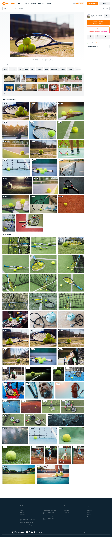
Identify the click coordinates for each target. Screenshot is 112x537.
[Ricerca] (103, 9)
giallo (46, 69)
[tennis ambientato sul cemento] (15, 204)
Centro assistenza (68, 506)
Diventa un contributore (67, 513)
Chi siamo (66, 510)
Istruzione (22, 514)
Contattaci (66, 508)
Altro (88, 516)
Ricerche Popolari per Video (48, 518)
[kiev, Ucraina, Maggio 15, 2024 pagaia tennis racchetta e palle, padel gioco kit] (51, 406)
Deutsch (89, 512)
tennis (5, 69)
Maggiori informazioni (93, 46)
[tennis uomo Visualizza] (31, 406)
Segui (106, 17)
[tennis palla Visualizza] (71, 204)
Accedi (104, 3)
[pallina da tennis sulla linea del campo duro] (45, 185)
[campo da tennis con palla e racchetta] (71, 301)
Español (89, 508)
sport (26, 69)
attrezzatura (79, 69)
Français (89, 514)
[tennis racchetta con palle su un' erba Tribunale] (15, 301)
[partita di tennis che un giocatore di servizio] (15, 130)
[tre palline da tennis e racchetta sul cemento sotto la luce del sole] (15, 338)
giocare (39, 69)
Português (89, 510)
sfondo (70, 69)
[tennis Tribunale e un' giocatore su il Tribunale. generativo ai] (18, 474)
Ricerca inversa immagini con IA (27, 519)
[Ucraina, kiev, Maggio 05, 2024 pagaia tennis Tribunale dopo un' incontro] (11, 406)
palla (20, 69)
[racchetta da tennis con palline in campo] (71, 111)
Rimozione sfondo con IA (26, 522)
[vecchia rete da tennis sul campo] (71, 167)
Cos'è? (97, 42)
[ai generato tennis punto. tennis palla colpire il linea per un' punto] (38, 374)
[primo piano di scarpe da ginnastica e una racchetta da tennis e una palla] (71, 149)
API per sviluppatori (25, 517)
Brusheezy (22, 506)
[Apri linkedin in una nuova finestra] (32, 532)
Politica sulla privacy (83, 532)
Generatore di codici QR (26, 525)
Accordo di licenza (47, 506)
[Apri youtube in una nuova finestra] (41, 532)
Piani (74, 3)
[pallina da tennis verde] (70, 130)
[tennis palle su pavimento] (15, 435)
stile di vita (54, 69)
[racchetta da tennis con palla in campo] (42, 130)
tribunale (12, 69)
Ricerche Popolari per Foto (50, 516)
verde (32, 69)
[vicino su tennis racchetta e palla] (16, 245)
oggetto (63, 69)
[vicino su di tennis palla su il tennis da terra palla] (58, 374)
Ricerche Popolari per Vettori (48, 513)
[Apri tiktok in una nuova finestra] (36, 532)
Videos (33, 3)
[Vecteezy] (8, 3)
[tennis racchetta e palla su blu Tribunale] (66, 420)
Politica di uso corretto (94, 532)
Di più (48, 3)
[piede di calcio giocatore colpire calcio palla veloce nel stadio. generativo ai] (17, 185)
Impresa (22, 512)
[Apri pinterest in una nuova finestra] (34, 532)
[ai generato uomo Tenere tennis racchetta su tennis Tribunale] (39, 390)
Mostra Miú (77, 87)
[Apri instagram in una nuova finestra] (29, 532)
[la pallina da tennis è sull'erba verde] (16, 455)
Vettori (19, 3)
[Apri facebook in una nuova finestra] (27, 532)
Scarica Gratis (98, 22)
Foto (26, 3)
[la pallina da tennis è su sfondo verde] (71, 435)
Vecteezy (22, 508)
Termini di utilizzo (73, 532)
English (89, 506)
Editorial (40, 3)
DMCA (44, 508)
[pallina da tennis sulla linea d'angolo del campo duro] (15, 149)
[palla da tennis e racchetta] (71, 185)
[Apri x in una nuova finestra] (39, 532)
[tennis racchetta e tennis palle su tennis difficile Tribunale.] (8, 223)
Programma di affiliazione (49, 510)
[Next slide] (81, 69)
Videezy (22, 510)
